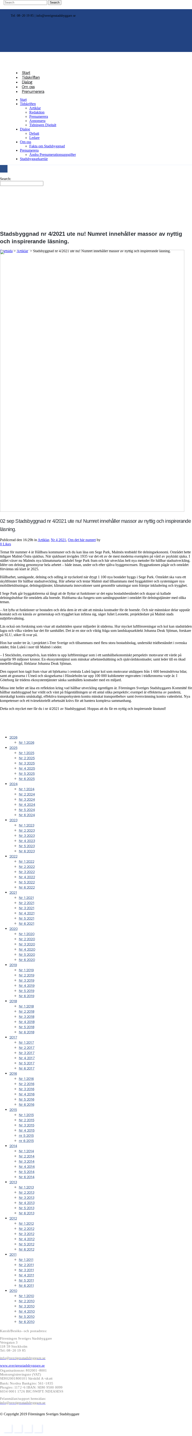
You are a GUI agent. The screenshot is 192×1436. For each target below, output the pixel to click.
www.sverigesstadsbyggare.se (22, 1365)
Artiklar (43, 540)
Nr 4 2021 (58, 540)
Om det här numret (82, 540)
